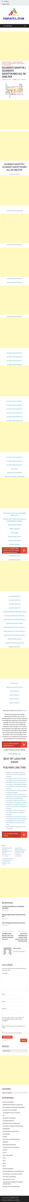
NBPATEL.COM (14, 1197)
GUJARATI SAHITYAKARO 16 (14, 461)
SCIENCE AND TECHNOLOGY (11, 1147)
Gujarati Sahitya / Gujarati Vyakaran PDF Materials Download (20, 849)
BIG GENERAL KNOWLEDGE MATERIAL (14, 1107)
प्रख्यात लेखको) (21, 476)
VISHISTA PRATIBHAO (14, 540)
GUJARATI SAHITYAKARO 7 (14, 360)
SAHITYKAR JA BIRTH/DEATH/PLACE (14, 635)
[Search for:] (14, 1040)
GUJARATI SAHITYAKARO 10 (14, 405)
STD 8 (4, 1163)
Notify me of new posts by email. (12, 1033)
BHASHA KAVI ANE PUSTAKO (14, 623)
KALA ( (13, 469)
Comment (5, 973)
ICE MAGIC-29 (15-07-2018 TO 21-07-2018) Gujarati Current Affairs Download (15, 812)
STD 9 (4, 1166)
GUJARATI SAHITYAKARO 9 (14, 401)
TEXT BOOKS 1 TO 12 (8, 1179)
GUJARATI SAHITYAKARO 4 (14, 316)
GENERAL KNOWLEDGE (7, 62)
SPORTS (5, 1150)
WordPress (10, 1200)
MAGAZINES (6, 1128)
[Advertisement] (14, 46)
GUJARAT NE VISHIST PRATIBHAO (14, 643)
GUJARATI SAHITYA (21, 63)
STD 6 (4, 1158)
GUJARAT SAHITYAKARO (17, 62)
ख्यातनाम (13, 532)
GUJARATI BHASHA (14, 544)
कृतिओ (16, 532)
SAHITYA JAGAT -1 (14, 695)
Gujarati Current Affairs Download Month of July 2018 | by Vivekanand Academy (15, 774)
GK (3, 1115)
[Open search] (25, 26)
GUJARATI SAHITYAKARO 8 (14, 364)
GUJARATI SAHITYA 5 (15, 604)
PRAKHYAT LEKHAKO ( (10, 476)
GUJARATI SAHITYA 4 (15, 600)
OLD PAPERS (6, 1134)
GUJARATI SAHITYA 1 (15, 556)
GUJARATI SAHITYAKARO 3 (14, 282)
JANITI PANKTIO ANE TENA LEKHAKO (14, 619)
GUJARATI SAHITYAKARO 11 (14, 409)
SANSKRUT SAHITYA (14, 647)
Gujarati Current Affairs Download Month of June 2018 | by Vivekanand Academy (16, 806)
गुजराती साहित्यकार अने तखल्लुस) (14, 521)
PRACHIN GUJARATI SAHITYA (14, 687)
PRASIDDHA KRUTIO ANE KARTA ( (13, 513)
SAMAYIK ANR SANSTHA (14, 639)
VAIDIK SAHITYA (14, 691)
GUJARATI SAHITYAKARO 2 (14, 278)
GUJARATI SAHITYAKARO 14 (14, 420)
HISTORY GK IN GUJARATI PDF (11, 1123)
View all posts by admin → (19, 952)
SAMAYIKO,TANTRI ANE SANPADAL (14, 615)
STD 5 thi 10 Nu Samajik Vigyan (14, 798)
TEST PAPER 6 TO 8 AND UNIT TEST (12, 1174)
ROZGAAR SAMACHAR (9, 1144)
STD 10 (5, 1152)
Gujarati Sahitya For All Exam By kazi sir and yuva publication (7, 860)
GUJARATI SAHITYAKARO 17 (14, 465)
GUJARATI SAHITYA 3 (15, 596)
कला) (16, 469)
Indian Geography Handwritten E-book (13, 923)
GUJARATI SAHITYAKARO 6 (14, 357)
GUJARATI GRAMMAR (11, 63)
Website (4, 1008)
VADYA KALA (14, 683)
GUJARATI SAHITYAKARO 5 (14, 353)
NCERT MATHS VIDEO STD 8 (11, 1131)
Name (4, 994)
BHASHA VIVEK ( (12, 472)
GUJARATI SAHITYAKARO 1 (14, 244)
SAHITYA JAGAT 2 (14, 699)
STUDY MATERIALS (8, 1168)
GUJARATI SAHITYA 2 (15, 559)
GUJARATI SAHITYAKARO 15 (14, 457)
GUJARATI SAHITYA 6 (15, 608)
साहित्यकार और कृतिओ (15, 529)
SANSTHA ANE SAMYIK (14, 536)
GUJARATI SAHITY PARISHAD (14, 210)
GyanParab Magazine (12, 792)
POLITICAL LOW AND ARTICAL (11, 1139)
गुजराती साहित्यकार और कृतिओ (14, 525)
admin (15, 79)
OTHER (5, 1136)
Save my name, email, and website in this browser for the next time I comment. (13, 1019)
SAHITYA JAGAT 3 (14, 703)
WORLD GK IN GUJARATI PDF (11, 1186)
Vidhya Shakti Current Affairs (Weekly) (16, 790)
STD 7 (4, 1160)
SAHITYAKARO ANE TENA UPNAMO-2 (14, 631)
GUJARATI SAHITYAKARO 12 (14, 413)
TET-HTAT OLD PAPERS (9, 1176)
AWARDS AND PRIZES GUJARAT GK (13, 1104)
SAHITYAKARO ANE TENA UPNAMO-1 (14, 627)
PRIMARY (5, 1142)
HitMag (17, 1200)
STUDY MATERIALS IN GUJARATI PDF (13, 1171)
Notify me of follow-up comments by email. (13, 1027)
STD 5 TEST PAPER (8, 1155)
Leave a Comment (22, 79)
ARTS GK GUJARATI (8, 1102)
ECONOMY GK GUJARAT (10, 1110)
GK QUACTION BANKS (9, 1118)
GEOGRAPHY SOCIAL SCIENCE (11, 1112)
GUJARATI (4, 63)
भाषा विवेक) (19, 472)
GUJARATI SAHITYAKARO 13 (14, 416)
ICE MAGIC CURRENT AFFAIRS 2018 (13, 1126)
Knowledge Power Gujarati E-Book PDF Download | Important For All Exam (15, 822)
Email (4, 1001)
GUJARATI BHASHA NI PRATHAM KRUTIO (14, 611)
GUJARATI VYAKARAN (6, 65)
